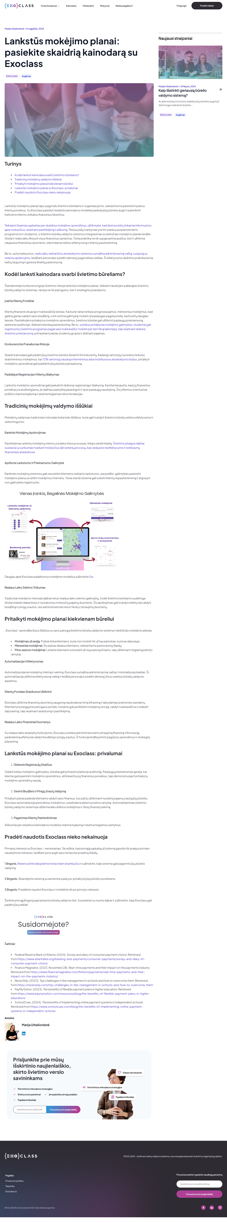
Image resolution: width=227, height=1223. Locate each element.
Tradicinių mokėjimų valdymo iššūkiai (38, 179)
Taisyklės (10, 1186)
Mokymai (104, 5)
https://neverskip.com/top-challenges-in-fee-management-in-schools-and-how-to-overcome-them (85, 985)
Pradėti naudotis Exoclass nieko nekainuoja (42, 192)
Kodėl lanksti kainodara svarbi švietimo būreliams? (47, 175)
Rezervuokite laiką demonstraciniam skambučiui (49, 863)
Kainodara (71, 5)
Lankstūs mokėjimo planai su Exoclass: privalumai (46, 188)
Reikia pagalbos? (124, 5)
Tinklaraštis (88, 5)
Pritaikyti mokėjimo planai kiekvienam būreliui (44, 183)
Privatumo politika (14, 1180)
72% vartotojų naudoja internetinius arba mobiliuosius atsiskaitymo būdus (89, 359)
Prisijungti (182, 5)
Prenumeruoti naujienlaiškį (63, 1109)
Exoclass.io (11, 1191)
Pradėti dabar (207, 5)
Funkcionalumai (49, 5)
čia (91, 576)
